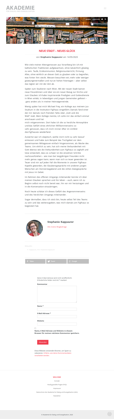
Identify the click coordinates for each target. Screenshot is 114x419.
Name (40, 306)
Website (40, 321)
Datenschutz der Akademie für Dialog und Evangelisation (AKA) (57, 392)
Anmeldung (96, 19)
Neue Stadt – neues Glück (57, 51)
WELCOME (57, 377)
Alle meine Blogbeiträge (57, 227)
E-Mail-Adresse (44, 313)
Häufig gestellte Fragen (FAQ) (57, 385)
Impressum (57, 388)
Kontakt (57, 381)
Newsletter (57, 396)
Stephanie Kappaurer (48, 250)
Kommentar (42, 284)
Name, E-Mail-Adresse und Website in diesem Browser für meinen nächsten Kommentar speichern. (57, 332)
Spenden (88, 19)
